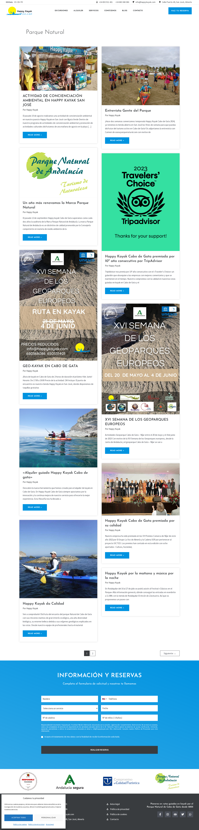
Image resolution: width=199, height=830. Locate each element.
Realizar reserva (99, 749)
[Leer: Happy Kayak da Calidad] (58, 558)
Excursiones (61, 11)
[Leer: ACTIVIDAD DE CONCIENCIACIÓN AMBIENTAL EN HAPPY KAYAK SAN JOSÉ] (58, 68)
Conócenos (110, 11)
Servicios (93, 11)
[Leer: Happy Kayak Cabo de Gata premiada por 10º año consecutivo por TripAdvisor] (141, 202)
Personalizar (48, 818)
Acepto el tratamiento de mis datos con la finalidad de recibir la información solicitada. (82, 736)
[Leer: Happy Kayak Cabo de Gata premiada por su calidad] (141, 489)
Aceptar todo (19, 818)
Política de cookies (20, 824)
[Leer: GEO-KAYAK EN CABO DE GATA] (58, 305)
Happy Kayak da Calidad (43, 603)
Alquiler (78, 11)
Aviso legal (50, 824)
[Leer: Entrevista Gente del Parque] (141, 75)
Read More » (37, 134)
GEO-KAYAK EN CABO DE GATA (50, 366)
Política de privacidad (36, 824)
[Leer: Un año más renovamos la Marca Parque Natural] (58, 172)
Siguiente (170, 653)
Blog (124, 11)
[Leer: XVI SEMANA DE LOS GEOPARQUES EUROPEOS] (141, 358)
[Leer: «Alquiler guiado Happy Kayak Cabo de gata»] (58, 437)
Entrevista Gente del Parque (128, 110)
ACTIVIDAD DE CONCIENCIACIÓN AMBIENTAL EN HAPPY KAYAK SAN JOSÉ (54, 100)
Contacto (138, 11)
